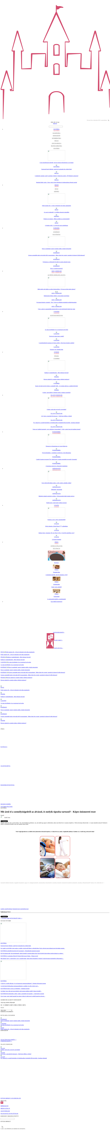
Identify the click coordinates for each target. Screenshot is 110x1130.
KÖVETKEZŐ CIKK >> (16, 918)
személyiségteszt (8, 909)
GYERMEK (57, 358)
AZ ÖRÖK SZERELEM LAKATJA (56, 275)
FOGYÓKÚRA (56, 234)
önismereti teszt (16, 909)
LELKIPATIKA (56, 133)
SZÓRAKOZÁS (56, 468)
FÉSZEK (56, 356)
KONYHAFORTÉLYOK (56, 315)
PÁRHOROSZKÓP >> (6, 1041)
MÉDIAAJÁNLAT (5, 1108)
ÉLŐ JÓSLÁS (56, 548)
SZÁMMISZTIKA (56, 138)
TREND (56, 185)
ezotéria (2, 909)
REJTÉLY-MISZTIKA (56, 145)
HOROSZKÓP (56, 135)
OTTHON (56, 352)
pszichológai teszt (24, 909)
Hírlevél (55, 123)
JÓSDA (56, 542)
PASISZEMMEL (56, 431)
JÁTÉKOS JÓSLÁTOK (56, 546)
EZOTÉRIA (56, 129)
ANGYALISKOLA (56, 143)
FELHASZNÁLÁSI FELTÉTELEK (9, 1113)
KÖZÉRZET (56, 232)
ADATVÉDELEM (5, 1111)
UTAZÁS (56, 505)
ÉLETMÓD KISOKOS (56, 601)
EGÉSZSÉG (56, 228)
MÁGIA (56, 140)
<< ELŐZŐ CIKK (5, 918)
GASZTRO (56, 311)
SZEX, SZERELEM (57, 271)
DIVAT (56, 189)
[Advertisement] (55, 614)
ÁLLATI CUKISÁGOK (56, 395)
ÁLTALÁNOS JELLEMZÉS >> (8, 1039)
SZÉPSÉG (56, 191)
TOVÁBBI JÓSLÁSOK (6, 806)
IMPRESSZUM (4, 1106)
